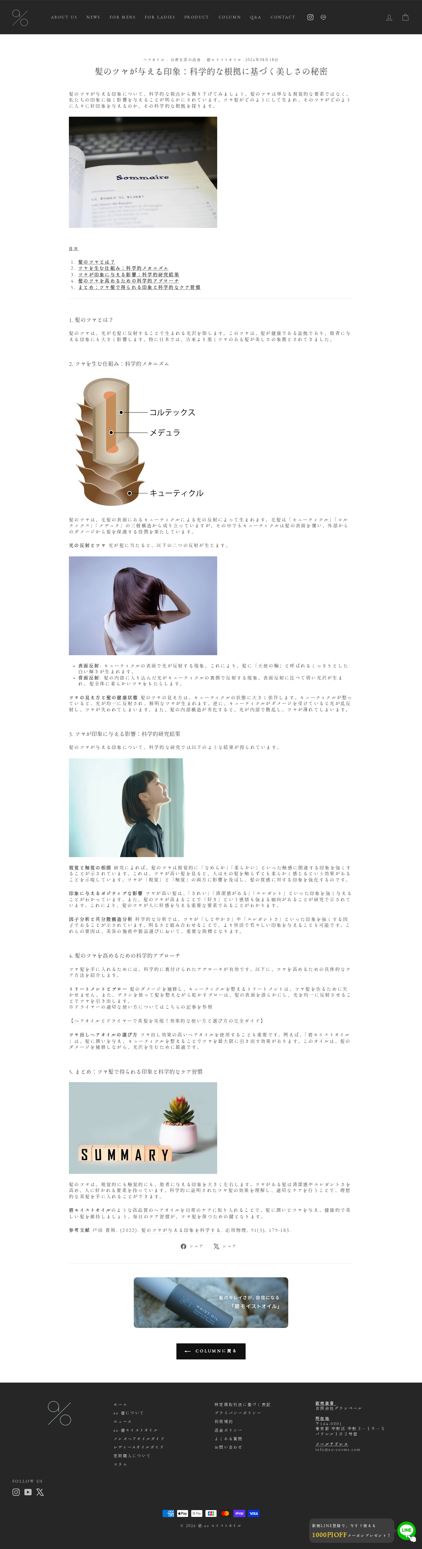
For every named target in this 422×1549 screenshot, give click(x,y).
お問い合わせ (228, 1447)
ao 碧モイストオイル (135, 1430)
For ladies (160, 17)
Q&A (255, 17)
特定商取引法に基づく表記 (242, 1405)
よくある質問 (228, 1439)
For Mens (123, 17)
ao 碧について (128, 1413)
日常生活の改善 (186, 59)
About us (64, 17)
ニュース (122, 1422)
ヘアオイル (154, 59)
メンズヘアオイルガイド (139, 1439)
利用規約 (223, 1422)
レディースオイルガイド (138, 1447)
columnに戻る (215, 1351)
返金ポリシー (228, 1430)
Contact (283, 17)
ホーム (120, 1405)
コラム (120, 1465)
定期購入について (132, 1456)
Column (230, 17)
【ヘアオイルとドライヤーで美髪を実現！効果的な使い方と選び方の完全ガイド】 (167, 1021)
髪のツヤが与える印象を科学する (181, 1230)
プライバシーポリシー (238, 1413)
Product (196, 17)
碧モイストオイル (224, 59)
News (93, 17)
